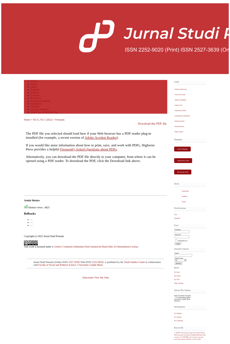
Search (34, 92)
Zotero (184, 202)
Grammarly (185, 191)
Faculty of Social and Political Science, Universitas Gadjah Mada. (71, 265)
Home (33, 81)
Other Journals (178, 283)
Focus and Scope (180, 94)
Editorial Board (179, 121)
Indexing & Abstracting (44, 112)
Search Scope (179, 258)
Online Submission (181, 89)
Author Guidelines (180, 100)
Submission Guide (183, 160)
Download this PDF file (152, 123)
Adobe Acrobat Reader (101, 137)
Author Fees (178, 105)
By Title (176, 279)
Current (34, 95)
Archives (35, 98)
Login (33, 87)
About (33, 84)
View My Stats (101, 277)
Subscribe (177, 218)
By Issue (177, 272)
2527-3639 (74, 262)
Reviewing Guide (182, 172)
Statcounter (88, 277)
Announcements (40, 101)
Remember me (182, 241)
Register (35, 89)
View (175, 214)
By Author (177, 276)
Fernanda (59, 119)
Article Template (182, 149)
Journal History (39, 109)
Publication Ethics (180, 110)
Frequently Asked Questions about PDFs (88, 149)
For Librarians (178, 321)
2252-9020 (97, 262)
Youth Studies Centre (134, 262)
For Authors (178, 317)
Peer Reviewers (179, 126)
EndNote (184, 196)
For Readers (178, 313)
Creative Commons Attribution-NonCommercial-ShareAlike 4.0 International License (96, 246)
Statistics (35, 103)
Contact (35, 106)
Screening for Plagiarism (182, 116)
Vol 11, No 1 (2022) (43, 119)
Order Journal (179, 132)
